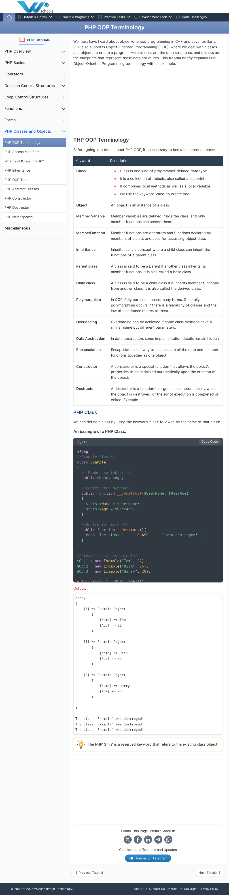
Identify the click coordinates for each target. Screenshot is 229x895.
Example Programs (75, 17)
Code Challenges (194, 17)
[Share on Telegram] (158, 839)
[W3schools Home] (35, 6)
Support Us (157, 889)
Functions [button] (13, 108)
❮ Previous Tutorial (89, 872)
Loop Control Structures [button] (26, 97)
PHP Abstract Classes (21, 189)
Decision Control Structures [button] (29, 85)
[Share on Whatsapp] (168, 839)
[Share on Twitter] (128, 839)
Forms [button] (10, 120)
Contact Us (174, 889)
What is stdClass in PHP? (24, 161)
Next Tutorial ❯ (210, 872)
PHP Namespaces (18, 217)
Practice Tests (114, 17)
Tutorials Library (35, 17)
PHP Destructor (16, 207)
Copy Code (209, 441)
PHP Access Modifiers (22, 152)
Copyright (191, 889)
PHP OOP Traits (16, 180)
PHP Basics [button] (14, 62)
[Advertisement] (34, 270)
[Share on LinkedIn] (148, 839)
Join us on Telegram (151, 858)
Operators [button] (13, 74)
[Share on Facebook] (138, 839)
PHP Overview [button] (17, 51)
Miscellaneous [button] (17, 228)
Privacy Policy (208, 889)
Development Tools (153, 17)
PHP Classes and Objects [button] (27, 131)
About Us (140, 889)
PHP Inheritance (17, 170)
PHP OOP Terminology (22, 142)
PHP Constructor (17, 198)
